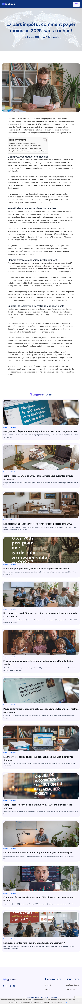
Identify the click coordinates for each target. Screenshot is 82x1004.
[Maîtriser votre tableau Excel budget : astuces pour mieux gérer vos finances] (41, 738)
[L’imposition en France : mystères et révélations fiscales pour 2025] (41, 505)
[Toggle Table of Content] (43, 140)
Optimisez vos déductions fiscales (23, 143)
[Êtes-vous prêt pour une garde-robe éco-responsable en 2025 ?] (41, 550)
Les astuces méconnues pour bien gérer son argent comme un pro (37, 852)
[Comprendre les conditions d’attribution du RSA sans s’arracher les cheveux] (41, 786)
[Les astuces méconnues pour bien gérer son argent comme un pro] (41, 834)
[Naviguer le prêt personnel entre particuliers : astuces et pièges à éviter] (41, 412)
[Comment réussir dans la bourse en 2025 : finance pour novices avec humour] (41, 878)
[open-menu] (76, 4)
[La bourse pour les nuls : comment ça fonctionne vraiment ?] (41, 924)
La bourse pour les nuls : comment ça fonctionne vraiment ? (34, 943)
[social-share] (3, 986)
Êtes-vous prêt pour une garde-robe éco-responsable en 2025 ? (36, 568)
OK (66, 1002)
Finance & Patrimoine (9, 427)
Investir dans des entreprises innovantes (25, 146)
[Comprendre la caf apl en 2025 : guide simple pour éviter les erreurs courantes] (41, 457)
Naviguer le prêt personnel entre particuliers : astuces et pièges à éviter (40, 431)
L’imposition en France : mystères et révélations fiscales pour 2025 (37, 524)
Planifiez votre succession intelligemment (25, 148)
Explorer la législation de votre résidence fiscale (28, 151)
